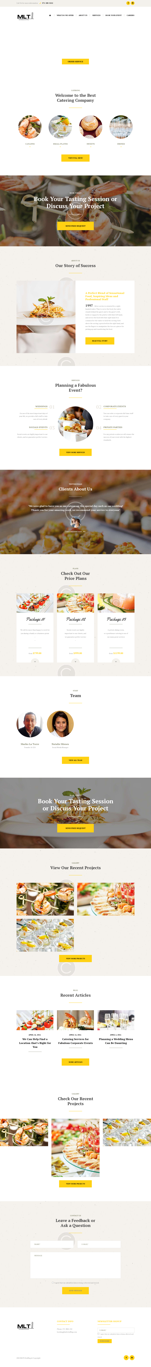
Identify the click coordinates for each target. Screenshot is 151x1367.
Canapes (30, 144)
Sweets (91, 144)
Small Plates (60, 144)
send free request (76, 226)
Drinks (121, 144)
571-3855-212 (67, 1329)
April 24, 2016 (35, 1035)
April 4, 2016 (115, 1035)
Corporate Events (114, 406)
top (75, 1309)
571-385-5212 (47, 3)
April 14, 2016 (75, 1035)
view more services (75, 452)
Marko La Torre (30, 744)
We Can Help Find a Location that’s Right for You (35, 1043)
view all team (75, 760)
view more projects (75, 958)
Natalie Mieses (60, 744)
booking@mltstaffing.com (67, 1332)
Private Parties (112, 427)
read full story (99, 341)
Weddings (41, 406)
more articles (75, 1062)
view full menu (75, 158)
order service (75, 61)
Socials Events (38, 427)
